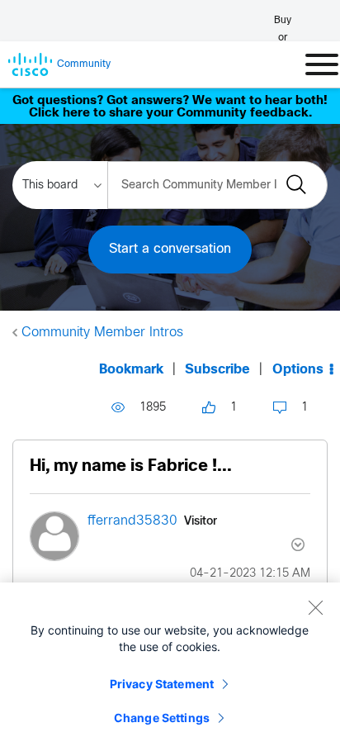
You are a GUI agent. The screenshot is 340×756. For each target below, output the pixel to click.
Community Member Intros (102, 332)
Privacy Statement (162, 684)
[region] (170, 669)
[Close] (315, 607)
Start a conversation (170, 249)
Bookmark (131, 370)
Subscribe (217, 370)
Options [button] (297, 370)
